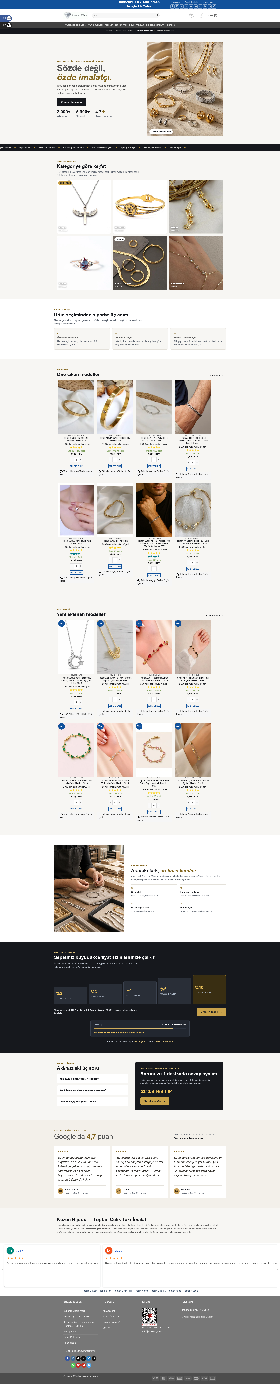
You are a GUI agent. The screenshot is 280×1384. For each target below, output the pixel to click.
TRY (6, 25)
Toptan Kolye (141, 1290)
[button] (201, 15)
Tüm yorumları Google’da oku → (190, 1138)
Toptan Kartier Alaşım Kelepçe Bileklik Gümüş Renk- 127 (154, 439)
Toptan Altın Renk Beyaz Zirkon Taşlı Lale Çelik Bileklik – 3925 (115, 782)
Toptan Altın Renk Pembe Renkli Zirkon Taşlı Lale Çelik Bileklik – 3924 (154, 783)
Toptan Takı (106, 1290)
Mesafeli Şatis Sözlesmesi (76, 1316)
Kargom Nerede (208, 2)
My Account (176, 2)
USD (6, 18)
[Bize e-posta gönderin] (196, 6)
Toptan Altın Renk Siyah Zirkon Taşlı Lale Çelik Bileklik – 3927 (192, 679)
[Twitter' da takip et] (191, 6)
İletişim (171, 25)
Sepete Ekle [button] (76, 466)
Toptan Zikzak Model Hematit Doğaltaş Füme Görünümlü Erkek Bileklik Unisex (192, 441)
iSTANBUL (148, 1327)
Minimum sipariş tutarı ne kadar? (79, 1078)
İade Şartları (69, 1331)
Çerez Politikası (71, 1337)
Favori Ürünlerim (191, 2)
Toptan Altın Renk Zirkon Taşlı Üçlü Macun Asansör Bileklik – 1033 (193, 542)
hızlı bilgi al (139, 1041)
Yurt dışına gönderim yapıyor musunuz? (83, 1089)
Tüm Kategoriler (74, 25)
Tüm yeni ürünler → (213, 615)
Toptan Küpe (174, 1290)
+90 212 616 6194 (164, 1041)
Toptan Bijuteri (89, 1290)
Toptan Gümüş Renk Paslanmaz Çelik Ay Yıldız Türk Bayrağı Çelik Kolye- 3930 (76, 681)
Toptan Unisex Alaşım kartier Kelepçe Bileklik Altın (76, 439)
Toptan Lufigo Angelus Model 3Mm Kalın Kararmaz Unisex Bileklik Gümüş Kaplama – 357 (154, 544)
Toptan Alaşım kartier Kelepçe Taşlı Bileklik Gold (115, 439)
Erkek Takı (121, 25)
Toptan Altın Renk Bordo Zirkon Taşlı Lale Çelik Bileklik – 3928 (154, 679)
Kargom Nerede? (112, 1322)
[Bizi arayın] (200, 6)
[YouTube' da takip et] (210, 6)
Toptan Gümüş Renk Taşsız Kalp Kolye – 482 (76, 542)
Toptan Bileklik (158, 1290)
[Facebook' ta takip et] (172, 6)
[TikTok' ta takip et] (182, 6)
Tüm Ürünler (95, 25)
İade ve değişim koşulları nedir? (78, 1101)
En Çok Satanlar (155, 25)
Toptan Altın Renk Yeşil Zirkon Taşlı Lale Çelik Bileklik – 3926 (76, 782)
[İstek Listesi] (191, 15)
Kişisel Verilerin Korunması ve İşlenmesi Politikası (78, 1324)
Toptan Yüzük (191, 1290)
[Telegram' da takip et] (214, 6)
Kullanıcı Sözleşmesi (74, 1311)
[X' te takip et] (186, 6)
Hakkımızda (69, 1342)
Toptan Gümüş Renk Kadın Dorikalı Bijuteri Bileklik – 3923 (193, 782)
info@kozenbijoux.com (154, 1331)
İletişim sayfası (155, 1101)
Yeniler (109, 25)
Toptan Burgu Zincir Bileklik (115, 541)
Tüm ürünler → (215, 375)
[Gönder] (156, 15)
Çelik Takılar (136, 25)
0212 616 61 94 (156, 1091)
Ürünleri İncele (71, 102)
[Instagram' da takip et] (177, 6)
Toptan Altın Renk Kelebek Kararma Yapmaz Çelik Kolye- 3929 (115, 679)
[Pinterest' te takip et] (205, 6)
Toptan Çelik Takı (123, 1290)
